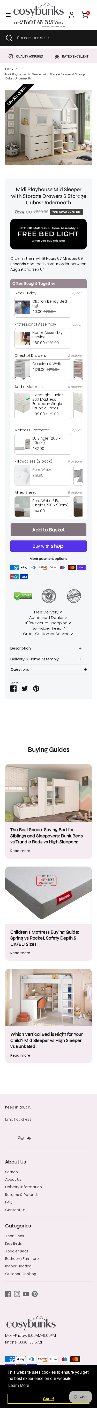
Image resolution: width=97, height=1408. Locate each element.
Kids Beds (13, 1243)
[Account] (71, 12)
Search (11, 1172)
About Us (13, 1179)
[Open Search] (8, 38)
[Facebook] (8, 1294)
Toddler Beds (16, 1251)
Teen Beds (14, 1236)
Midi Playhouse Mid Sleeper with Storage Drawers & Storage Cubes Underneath (45, 76)
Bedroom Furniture (22, 1258)
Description (20, 648)
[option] (26, 57)
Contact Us (15, 1209)
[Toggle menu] (6, 15)
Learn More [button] (18, 1385)
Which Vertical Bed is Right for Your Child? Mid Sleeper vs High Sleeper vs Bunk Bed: (46, 1040)
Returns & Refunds (22, 1194)
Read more (20, 850)
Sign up (25, 1137)
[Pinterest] (35, 1294)
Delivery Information (23, 1186)
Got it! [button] (48, 1399)
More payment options (48, 558)
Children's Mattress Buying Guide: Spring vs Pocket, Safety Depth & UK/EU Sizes (44, 938)
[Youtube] (26, 1294)
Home (9, 69)
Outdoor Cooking (20, 1273)
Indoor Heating (18, 1266)
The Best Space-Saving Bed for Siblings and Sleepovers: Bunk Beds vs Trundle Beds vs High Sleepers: (46, 836)
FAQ (8, 1202)
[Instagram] (17, 1294)
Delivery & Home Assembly (34, 659)
